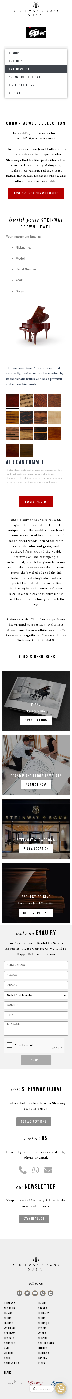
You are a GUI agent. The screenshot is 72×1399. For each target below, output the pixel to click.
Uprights (44, 1313)
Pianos (8, 1313)
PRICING (14, 93)
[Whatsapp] (60, 1388)
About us (9, 1308)
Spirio (42, 1318)
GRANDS (14, 53)
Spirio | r (43, 1323)
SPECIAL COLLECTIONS (24, 77)
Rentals (9, 1338)
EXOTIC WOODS (19, 69)
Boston (43, 1358)
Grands (42, 1308)
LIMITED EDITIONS (21, 85)
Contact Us (11, 1363)
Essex (41, 1363)
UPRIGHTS (16, 61)
